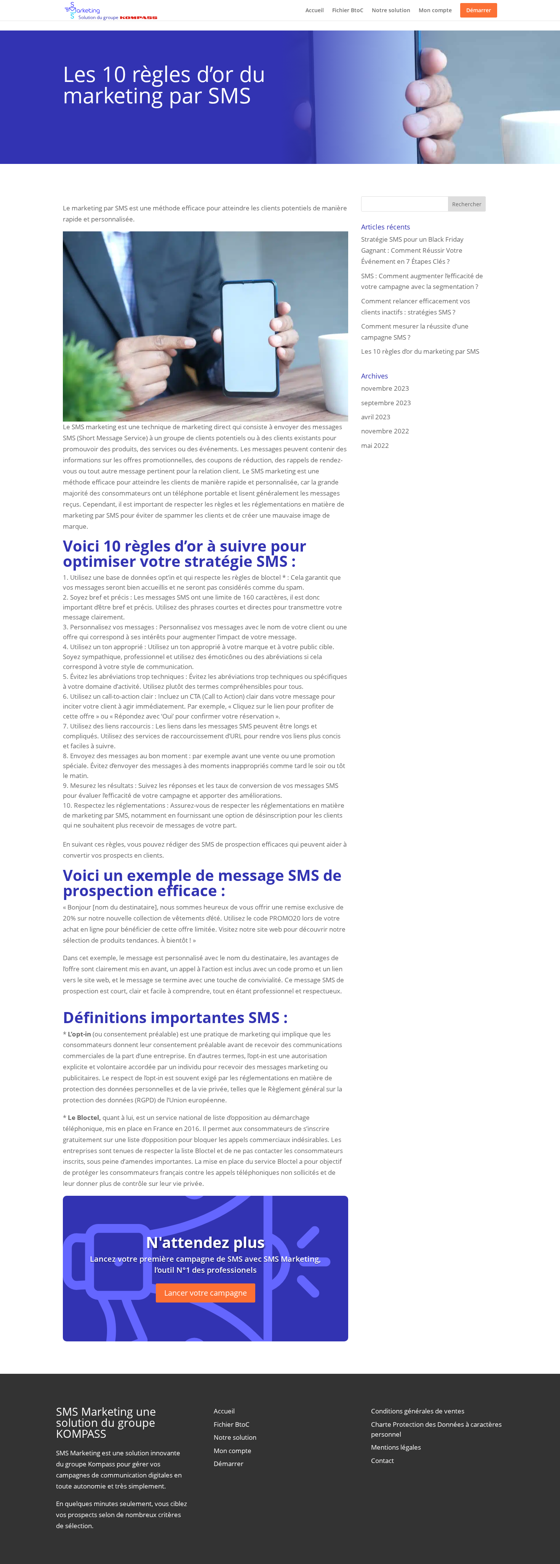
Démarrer (478, 10)
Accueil (315, 10)
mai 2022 (375, 445)
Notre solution (391, 10)
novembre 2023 (385, 388)
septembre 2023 (386, 402)
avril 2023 (375, 416)
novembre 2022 (385, 431)
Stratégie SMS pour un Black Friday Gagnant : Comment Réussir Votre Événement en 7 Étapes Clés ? (412, 250)
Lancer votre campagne (205, 1293)
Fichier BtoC (347, 10)
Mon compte (435, 10)
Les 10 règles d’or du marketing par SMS (420, 351)
